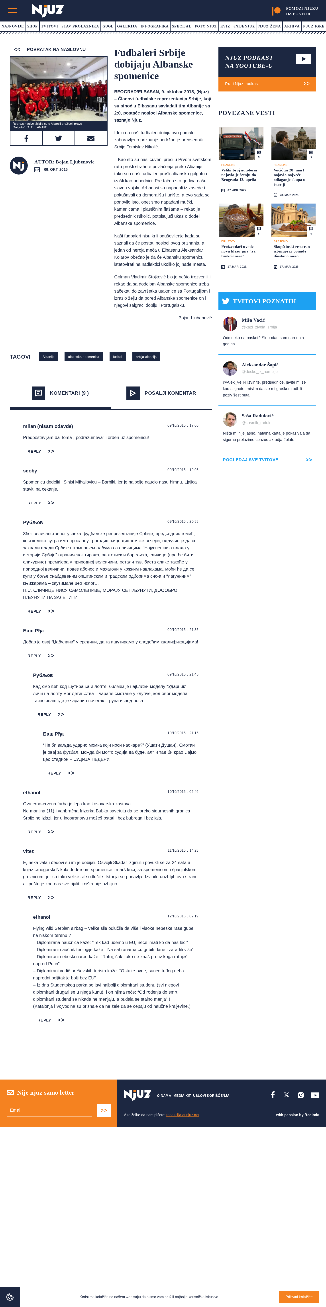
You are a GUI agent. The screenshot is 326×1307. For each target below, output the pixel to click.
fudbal (117, 357)
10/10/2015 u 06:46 (182, 792)
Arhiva (292, 26)
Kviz (225, 26)
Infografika (155, 26)
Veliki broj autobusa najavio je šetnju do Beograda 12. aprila (239, 175)
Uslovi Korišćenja (211, 1095)
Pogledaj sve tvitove (250, 460)
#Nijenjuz (244, 26)
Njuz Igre (314, 26)
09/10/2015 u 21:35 (182, 630)
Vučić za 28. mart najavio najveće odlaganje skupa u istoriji (290, 177)
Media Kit (182, 1095)
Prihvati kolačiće (299, 1297)
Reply (34, 451)
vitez (28, 851)
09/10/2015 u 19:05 (182, 470)
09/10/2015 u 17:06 (182, 425)
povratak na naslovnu (56, 49)
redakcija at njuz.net (182, 1115)
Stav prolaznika (80, 26)
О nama (164, 1095)
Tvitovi (49, 26)
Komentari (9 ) (69, 393)
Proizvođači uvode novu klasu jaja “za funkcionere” (238, 251)
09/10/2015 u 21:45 (182, 674)
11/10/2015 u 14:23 (183, 850)
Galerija (127, 26)
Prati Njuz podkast (242, 84)
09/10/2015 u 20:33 (182, 521)
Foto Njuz (206, 26)
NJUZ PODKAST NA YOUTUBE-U (249, 61)
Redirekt (311, 1115)
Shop (32, 26)
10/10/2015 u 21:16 (182, 733)
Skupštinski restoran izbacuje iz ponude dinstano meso (292, 251)
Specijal (181, 26)
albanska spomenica (83, 357)
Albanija (48, 357)
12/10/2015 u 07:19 (182, 916)
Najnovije (13, 26)
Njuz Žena (269, 26)
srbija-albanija (146, 357)
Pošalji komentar (170, 393)
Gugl (108, 26)
